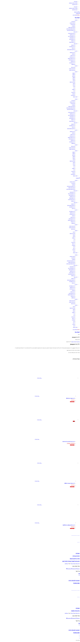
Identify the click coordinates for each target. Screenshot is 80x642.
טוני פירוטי (73, 92)
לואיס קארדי (73, 95)
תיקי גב (76, 209)
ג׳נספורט (73, 89)
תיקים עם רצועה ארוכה (71, 49)
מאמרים (78, 553)
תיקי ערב (73, 127)
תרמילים (73, 215)
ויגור (74, 90)
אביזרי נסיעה (75, 96)
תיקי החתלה (73, 61)
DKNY (74, 73)
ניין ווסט (73, 243)
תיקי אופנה (73, 45)
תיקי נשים (75, 43)
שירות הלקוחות (74, 4)
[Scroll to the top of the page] (79, 635)
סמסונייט (73, 184)
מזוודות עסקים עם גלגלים (70, 28)
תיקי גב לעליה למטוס (71, 58)
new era (73, 76)
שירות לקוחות (77, 536)
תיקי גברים (75, 31)
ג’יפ (74, 166)
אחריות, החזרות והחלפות (73, 8)
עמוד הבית (78, 341)
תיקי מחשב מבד (72, 37)
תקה (74, 251)
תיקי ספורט (73, 40)
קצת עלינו (75, 1)
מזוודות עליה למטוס (71, 27)
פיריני (74, 246)
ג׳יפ (74, 239)
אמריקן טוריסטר (72, 233)
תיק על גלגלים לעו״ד (71, 33)
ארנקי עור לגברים (72, 68)
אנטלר (74, 83)
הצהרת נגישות (77, 539)
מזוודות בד (73, 21)
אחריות (78, 533)
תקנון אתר (78, 538)
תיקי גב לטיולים (72, 214)
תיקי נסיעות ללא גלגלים (71, 30)
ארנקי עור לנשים (72, 70)
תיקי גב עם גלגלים (72, 59)
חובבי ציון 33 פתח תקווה (74, 580)
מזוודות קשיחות (72, 181)
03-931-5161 (76, 583)
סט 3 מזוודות (73, 24)
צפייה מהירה (37, 396)
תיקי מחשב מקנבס (72, 195)
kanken (74, 74)
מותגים (76, 71)
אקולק (74, 236)
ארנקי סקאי (73, 67)
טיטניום (73, 93)
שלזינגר (73, 249)
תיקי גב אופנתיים (72, 46)
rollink (74, 77)
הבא (65, 563)
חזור (79, 563)
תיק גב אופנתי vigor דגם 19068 (69, 483)
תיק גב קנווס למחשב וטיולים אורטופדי (68, 441)
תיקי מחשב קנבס (72, 39)
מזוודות (76, 99)
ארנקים (76, 65)
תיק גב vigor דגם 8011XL (70, 398)
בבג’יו (74, 86)
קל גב (74, 248)
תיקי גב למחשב (72, 34)
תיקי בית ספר (72, 55)
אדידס (74, 80)
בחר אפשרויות (72, 401)
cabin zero (73, 64)
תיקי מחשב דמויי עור (71, 36)
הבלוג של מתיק (77, 532)
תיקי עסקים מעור (72, 42)
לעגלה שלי (77, 17)
